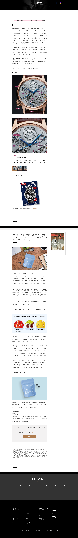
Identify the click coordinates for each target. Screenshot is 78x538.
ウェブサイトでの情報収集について (49, 530)
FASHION (22, 6)
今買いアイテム (14, 507)
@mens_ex (39, 481)
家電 (26, 517)
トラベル (27, 507)
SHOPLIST (54, 516)
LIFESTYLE (35, 6)
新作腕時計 (40, 518)
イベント (13, 514)
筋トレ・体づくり (28, 513)
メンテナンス (14, 523)
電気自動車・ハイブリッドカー (44, 508)
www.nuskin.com (34, 432)
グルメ (27, 509)
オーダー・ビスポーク (15, 517)
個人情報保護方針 (39, 530)
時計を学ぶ (40, 517)
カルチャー (27, 512)
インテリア (27, 514)
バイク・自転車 (41, 509)
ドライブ (40, 512)
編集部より (54, 517)
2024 (53, 513)
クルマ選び (40, 507)
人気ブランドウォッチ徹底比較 (44, 519)
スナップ (13, 522)
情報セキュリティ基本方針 (30, 530)
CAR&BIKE (42, 6)
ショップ (13, 513)
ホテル (27, 508)
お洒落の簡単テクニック (16, 509)
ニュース (13, 512)
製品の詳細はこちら (29, 436)
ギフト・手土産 (28, 522)
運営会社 (22, 530)
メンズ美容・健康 (22, 232)
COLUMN (48, 6)
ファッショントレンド (15, 508)
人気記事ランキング (55, 507)
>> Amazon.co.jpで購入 (37, 208)
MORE (58, 253)
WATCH (28, 6)
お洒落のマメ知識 (15, 518)
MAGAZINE (55, 6)
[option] (29, 141)
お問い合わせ (59, 530)
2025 (53, 512)
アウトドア (27, 518)
